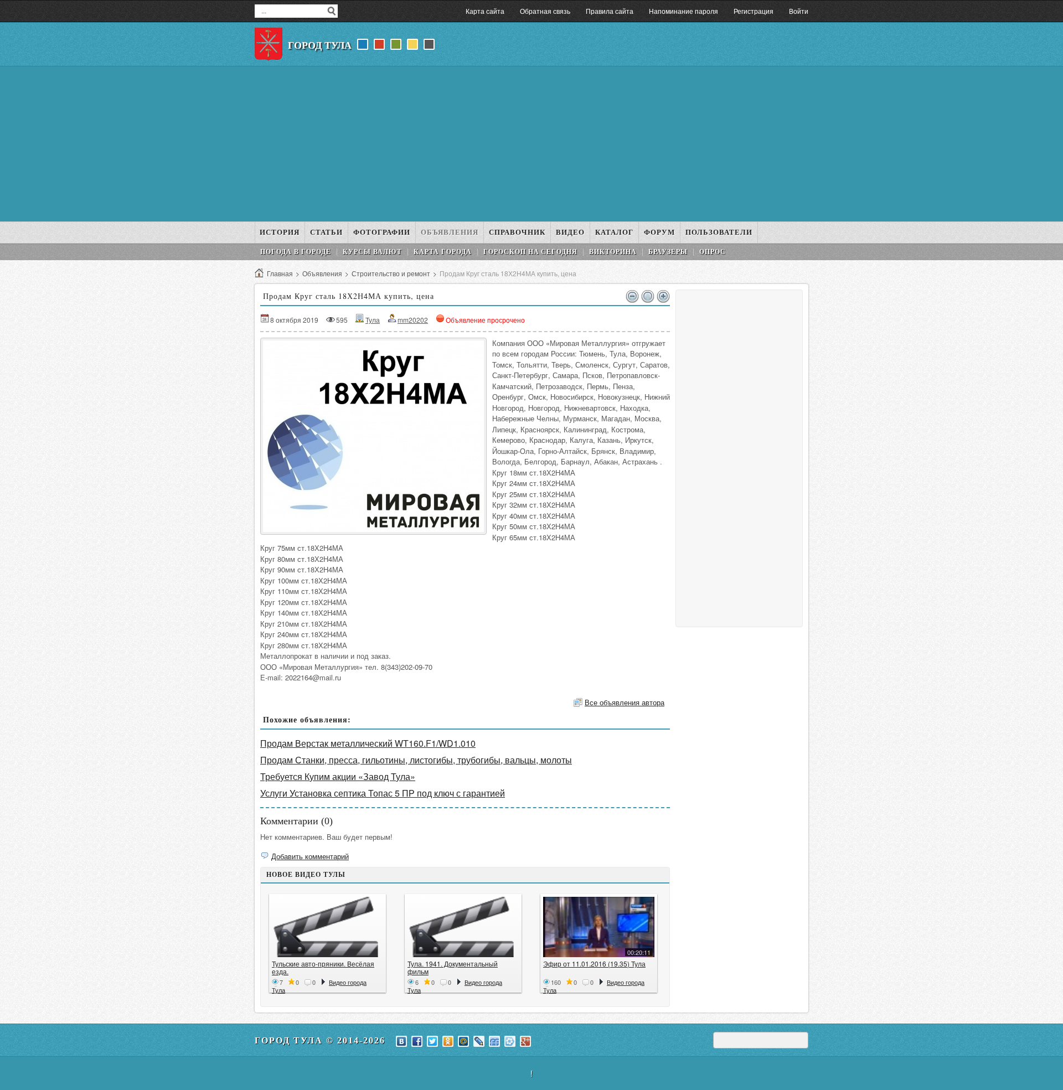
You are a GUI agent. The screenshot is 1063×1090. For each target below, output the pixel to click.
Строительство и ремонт (391, 273)
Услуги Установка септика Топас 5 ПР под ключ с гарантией (382, 793)
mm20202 (413, 319)
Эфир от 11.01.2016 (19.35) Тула (594, 963)
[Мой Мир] (463, 1041)
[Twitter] (432, 1041)
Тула (372, 319)
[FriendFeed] (494, 1041)
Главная (280, 273)
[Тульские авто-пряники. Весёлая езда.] (327, 927)
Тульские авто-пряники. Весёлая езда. (323, 967)
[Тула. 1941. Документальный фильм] (463, 927)
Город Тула (320, 45)
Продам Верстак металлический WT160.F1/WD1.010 (368, 743)
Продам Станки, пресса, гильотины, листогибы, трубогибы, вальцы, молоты (416, 759)
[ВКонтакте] (401, 1041)
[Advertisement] (531, 143)
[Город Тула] (268, 44)
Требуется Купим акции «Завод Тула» (337, 776)
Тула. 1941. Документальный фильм (452, 967)
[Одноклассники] (447, 1041)
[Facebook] (416, 1041)
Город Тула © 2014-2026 (320, 1040)
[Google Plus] (525, 1041)
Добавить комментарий (310, 856)
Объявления (322, 273)
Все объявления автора (624, 702)
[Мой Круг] (509, 1041)
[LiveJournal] (478, 1041)
